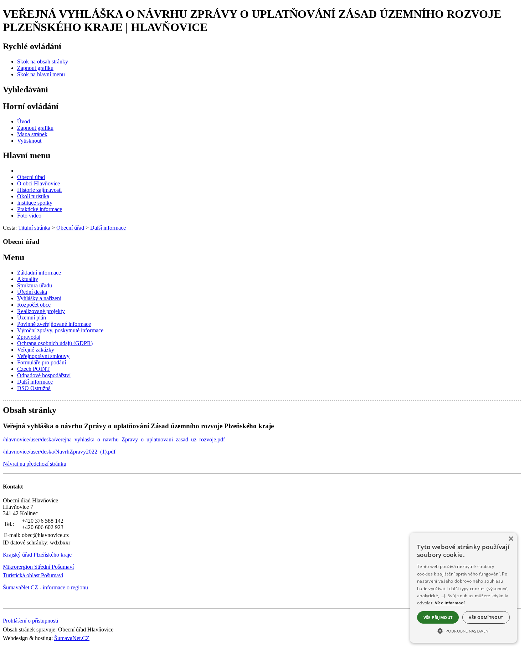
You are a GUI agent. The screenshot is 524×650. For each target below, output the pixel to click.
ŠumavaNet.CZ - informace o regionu (45, 587)
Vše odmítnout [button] (486, 617)
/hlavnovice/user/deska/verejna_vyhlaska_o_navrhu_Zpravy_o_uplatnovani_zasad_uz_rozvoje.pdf (114, 439)
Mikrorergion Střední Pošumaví (38, 567)
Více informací (449, 602)
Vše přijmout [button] (438, 617)
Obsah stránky (29, 410)
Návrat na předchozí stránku (34, 464)
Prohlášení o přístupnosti (30, 621)
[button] (463, 630)
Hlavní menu (26, 155)
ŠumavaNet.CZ (71, 638)
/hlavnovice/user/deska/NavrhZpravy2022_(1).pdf (59, 452)
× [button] (510, 539)
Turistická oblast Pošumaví (33, 575)
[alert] (463, 588)
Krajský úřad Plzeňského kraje (37, 555)
